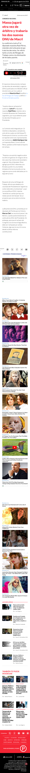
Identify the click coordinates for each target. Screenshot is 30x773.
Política (7, 737)
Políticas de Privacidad (23, 770)
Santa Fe (10, 740)
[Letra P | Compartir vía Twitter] (12, 249)
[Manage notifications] (26, 764)
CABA (4, 740)
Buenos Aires (21, 737)
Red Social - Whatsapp (27, 733)
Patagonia (16, 742)
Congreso (23, 742)
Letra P (6, 15)
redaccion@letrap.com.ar (20, 768)
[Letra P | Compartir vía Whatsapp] (7, 249)
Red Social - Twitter (10, 733)
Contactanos (4, 733)
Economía (14, 737)
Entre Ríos (17, 740)
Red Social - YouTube (23, 733)
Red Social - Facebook (14, 733)
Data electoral (13, 9)
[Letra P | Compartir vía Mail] (26, 249)
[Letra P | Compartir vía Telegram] (21, 249)
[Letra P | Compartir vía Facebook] (17, 249)
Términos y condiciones (14, 769)
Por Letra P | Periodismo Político (5, 63)
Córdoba (24, 740)
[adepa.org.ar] (19, 757)
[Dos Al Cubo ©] (7, 757)
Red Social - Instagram (19, 733)
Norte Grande (8, 742)
